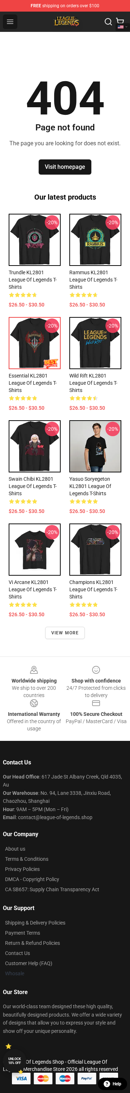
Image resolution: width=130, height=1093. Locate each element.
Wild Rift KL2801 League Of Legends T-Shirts (93, 383)
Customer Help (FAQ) (28, 963)
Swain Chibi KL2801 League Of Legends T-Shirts (33, 486)
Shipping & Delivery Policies (35, 923)
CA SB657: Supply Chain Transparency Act (52, 889)
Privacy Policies (22, 869)
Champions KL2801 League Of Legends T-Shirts (93, 589)
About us (15, 849)
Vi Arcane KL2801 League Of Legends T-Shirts (33, 589)
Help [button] (117, 1083)
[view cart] (120, 21)
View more (65, 632)
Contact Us (17, 953)
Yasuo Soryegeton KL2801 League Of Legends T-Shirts (90, 486)
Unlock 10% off (14, 1061)
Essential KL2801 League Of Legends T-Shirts (33, 383)
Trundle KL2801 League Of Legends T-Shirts (33, 280)
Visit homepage (65, 166)
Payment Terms (22, 933)
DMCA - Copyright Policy (32, 879)
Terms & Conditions (26, 859)
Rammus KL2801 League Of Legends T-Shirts (93, 280)
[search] (108, 21)
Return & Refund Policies (32, 943)
